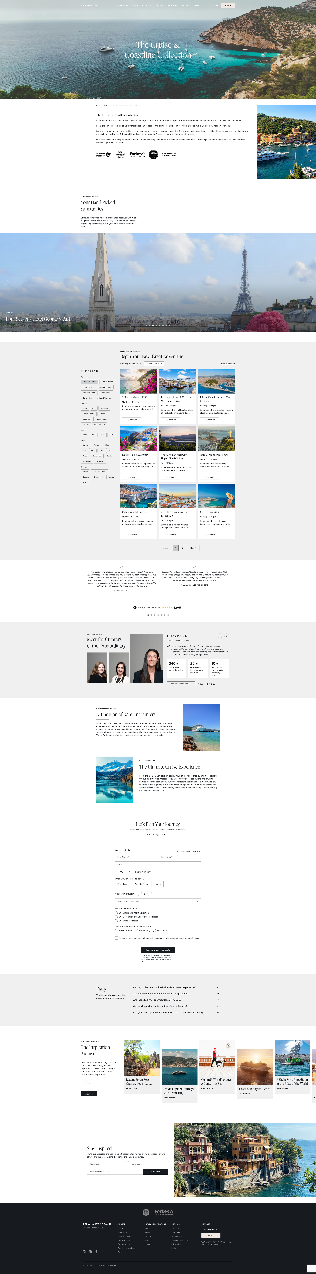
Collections (108, 106)
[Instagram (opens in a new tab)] (84, 1251)
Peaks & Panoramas (104, 387)
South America (99, 424)
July (109, 450)
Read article (131, 1088)
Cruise (120, 1228)
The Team (175, 1232)
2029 (111, 435)
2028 (102, 435)
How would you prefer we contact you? (134, 926)
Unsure (157, 884)
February (97, 445)
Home (98, 106)
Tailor (120, 1252)
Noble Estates (106, 393)
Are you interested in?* (126, 908)
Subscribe (155, 1172)
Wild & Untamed (107, 382)
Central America (88, 414)
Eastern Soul (87, 398)
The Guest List (124, 1244)
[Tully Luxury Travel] (160, 5)
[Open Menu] (216, 5)
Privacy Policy (145, 957)
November (87, 461)
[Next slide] (309, 282)
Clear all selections (228, 364)
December (100, 461)
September (97, 456)
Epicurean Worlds (89, 393)
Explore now (132, 420)
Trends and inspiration (127, 1248)
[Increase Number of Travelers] (150, 894)
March (107, 445)
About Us (175, 1228)
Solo (84, 482)
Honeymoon (98, 477)
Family (85, 472)
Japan (147, 1244)
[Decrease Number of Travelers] (140, 894)
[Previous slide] (6, 282)
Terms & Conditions (179, 1240)
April (84, 450)
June (101, 450)
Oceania (86, 424)
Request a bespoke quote (158, 950)
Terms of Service (166, 959)
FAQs (173, 1248)
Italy (146, 1240)
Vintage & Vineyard (104, 398)
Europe (102, 414)
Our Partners (176, 1236)
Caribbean (104, 408)
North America (102, 419)
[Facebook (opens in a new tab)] (96, 1251)
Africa (85, 408)
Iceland (148, 1236)
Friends (111, 477)
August (85, 456)
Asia (93, 408)
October (110, 456)
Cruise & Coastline (89, 382)
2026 (85, 435)
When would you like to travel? (129, 879)
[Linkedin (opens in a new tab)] (90, 1251)
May (92, 450)
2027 (94, 435)
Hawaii (147, 1232)
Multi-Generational (99, 472)
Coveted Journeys (126, 1236)
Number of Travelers (125, 894)
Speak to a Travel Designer (181, 684)
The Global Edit (124, 1240)
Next (192, 548)
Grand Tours (87, 387)
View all (89, 1094)
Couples (86, 477)
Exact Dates (122, 884)
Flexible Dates (141, 884)
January (86, 445)
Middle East (87, 419)
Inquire (228, 5)
